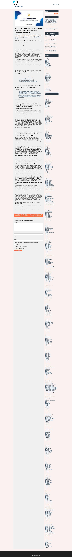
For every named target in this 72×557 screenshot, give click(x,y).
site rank (47, 475)
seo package (48, 436)
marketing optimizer (49, 318)
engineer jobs (48, 214)
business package (48, 137)
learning (47, 287)
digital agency (48, 179)
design (47, 171)
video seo (47, 496)
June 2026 (47, 59)
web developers (48, 506)
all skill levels (39, 34)
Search (46, 11)
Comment (16, 222)
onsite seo (47, 343)
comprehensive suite (23, 35)
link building (48, 288)
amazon (47, 104)
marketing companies (49, 314)
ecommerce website (49, 203)
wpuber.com (19, 6)
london (47, 302)
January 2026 (48, 64)
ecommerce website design (50, 204)
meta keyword (48, 324)
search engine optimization (50, 386)
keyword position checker (50, 277)
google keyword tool (49, 240)
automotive (47, 108)
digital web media (48, 192)
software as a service (49, 482)
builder (47, 133)
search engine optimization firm (50, 390)
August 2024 (48, 80)
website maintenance (49, 531)
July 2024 (47, 81)
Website (15, 239)
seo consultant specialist (49, 414)
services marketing (49, 469)
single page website (49, 471)
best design (47, 113)
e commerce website (49, 196)
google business (48, 238)
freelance (47, 227)
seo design (47, 421)
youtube (47, 547)
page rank (47, 355)
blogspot (47, 132)
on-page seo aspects (29, 36)
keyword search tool (49, 280)
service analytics (48, 464)
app (46, 107)
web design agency (49, 500)
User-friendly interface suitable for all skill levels (26, 76)
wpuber (47, 35)
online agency (48, 336)
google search (48, 248)
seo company (48, 411)
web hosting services (49, 512)
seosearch (47, 460)
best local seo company (49, 116)
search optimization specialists (50, 396)
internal (47, 260)
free (46, 224)
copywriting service (49, 169)
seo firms (47, 424)
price (47, 364)
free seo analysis (48, 226)
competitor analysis (49, 156)
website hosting (48, 530)
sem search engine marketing (50, 400)
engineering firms (48, 217)
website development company (50, 528)
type (46, 492)
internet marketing (48, 265)
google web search (49, 254)
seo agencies (48, 403)
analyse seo (48, 105)
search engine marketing (49, 383)
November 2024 (48, 77)
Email (15, 236)
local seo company (48, 298)
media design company (49, 322)
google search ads (48, 249)
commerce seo (48, 152)
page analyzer (48, 353)
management (48, 308)
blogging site (48, 131)
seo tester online (23, 34)
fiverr (47, 223)
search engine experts (49, 381)
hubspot (47, 257)
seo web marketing (49, 451)
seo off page (48, 434)
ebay (46, 197)
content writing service (49, 166)
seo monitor (48, 431)
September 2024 (48, 79)
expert (47, 219)
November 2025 (48, 66)
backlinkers (47, 109)
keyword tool (48, 282)
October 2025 (48, 67)
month (47, 327)
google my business (49, 245)
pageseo (47, 357)
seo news (47, 433)
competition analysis (49, 155)
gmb (46, 233)
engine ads (47, 209)
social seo (47, 481)
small (47, 477)
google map (47, 243)
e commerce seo (48, 195)
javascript (47, 270)
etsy (46, 218)
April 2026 (47, 61)
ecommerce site (48, 200)
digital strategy (48, 191)
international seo (48, 263)
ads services (48, 98)
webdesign (47, 516)
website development (49, 527)
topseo (47, 490)
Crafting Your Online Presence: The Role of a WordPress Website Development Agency (51, 29)
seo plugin (47, 437)
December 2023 (48, 87)
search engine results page (50, 392)
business (47, 134)
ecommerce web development (50, 202)
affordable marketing (49, 99)
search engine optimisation (50, 385)
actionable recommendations (32, 34)
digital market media (49, 180)
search (47, 377)
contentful (47, 168)
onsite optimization (49, 342)
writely (47, 541)
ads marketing (48, 97)
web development (48, 507)
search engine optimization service (51, 391)
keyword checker (48, 274)
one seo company (48, 333)
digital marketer (48, 181)
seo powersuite (48, 439)
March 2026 (48, 62)
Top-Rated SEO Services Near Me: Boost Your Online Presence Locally (51, 36)
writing (47, 542)
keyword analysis (48, 271)
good (47, 235)
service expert (48, 465)
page (46, 351)
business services (48, 138)
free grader (47, 225)
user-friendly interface (34, 37)
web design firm (48, 503)
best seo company (48, 118)
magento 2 (47, 304)
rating (47, 371)
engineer (47, 213)
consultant (47, 157)
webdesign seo (48, 517)
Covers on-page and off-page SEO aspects (25, 78)
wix (46, 537)
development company (49, 177)
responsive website (49, 373)
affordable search (48, 100)
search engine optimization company (51, 388)
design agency (48, 172)
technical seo (48, 487)
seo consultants (48, 415)
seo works (47, 453)
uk (46, 493)
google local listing (49, 242)
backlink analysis (17, 35)
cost (46, 170)
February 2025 (48, 74)
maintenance (48, 305)
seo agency (47, 404)
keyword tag (48, 281)
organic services (48, 349)
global (47, 231)
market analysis (48, 310)
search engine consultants (50, 380)
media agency (48, 320)
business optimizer (49, 136)
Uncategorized (48, 494)
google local (48, 241)
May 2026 (47, 60)
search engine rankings (36, 36)
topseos (47, 491)
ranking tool (48, 370)
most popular (48, 328)
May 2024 (47, 83)
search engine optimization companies (51, 387)
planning (47, 359)
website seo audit (48, 534)
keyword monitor (48, 276)
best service (48, 119)
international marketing (49, 262)
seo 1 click (47, 402)
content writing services (49, 167)
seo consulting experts (49, 416)
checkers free (48, 148)
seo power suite (48, 438)
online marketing (48, 337)
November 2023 (48, 88)
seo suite (47, 446)
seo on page (48, 435)
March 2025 (48, 73)
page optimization (48, 354)
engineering (48, 215)
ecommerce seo (48, 199)
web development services (50, 510)
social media (48, 479)
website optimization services (50, 533)
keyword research (34, 35)
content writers (48, 164)
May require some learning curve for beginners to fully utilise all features (29, 92)
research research (48, 372)
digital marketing (48, 183)
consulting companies (49, 160)
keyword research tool (49, 279)
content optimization (49, 162)
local (46, 293)
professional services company (50, 367)
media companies (48, 321)
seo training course (49, 450)
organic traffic (48, 350)
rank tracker (48, 369)
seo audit (47, 406)
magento (47, 303)
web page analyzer (49, 513)
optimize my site (48, 345)
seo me (47, 430)
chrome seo (48, 150)
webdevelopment (48, 518)
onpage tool (48, 340)
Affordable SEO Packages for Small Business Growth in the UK (51, 47)
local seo (47, 296)
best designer (48, 114)
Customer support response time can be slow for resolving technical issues (30, 95)
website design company (49, 522)
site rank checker (48, 476)
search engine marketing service (51, 384)
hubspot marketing (49, 259)
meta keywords (48, 325)
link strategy (48, 291)
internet (47, 264)
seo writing (47, 454)
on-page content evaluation (22, 36)
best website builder (49, 121)
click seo (47, 151)
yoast (47, 544)
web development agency (50, 508)
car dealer (47, 144)
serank (47, 461)
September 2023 (48, 90)
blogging (47, 130)
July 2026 (47, 58)
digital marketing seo (49, 187)
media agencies (48, 319)
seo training (48, 449)
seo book (47, 408)
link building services (49, 290)
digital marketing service (49, 188)
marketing (47, 311)
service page (48, 467)
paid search (47, 358)
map (46, 309)
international (48, 261)
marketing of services (49, 317)
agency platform (48, 102)
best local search (48, 115)
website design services (49, 523)
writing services (48, 543)
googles (47, 256)
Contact (57, 4)
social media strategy (49, 480)
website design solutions (49, 524)
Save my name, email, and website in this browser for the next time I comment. (26, 242)
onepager (47, 334)
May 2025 (47, 71)
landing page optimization (50, 285)
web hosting (48, 511)
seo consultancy (48, 413)
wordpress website (49, 540)
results (47, 374)
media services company (49, 323)
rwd (46, 375)
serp (46, 462)
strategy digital (48, 486)
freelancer (47, 230)
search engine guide (49, 382)
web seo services (48, 515)
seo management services (50, 428)
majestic (47, 306)
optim (47, 344)
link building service (49, 289)
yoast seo (47, 545)
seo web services (48, 452)
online (47, 335)
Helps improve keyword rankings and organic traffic (26, 79)
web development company (50, 509)
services (47, 468)
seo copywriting (48, 419)
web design (47, 499)
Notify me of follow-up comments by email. (21, 246)
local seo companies (49, 297)
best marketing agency (49, 117)
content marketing (48, 161)
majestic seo (48, 307)
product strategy (48, 365)
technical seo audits (28, 37)
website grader (48, 529)
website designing (48, 525)
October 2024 (48, 78)
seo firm (47, 423)
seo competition (48, 412)
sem (46, 399)
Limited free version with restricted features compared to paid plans (29, 91)
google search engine (49, 250)
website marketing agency (50, 532)
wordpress (47, 538)
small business (48, 478)
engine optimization (49, 211)
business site (48, 139)
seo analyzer (48, 405)
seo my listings (48, 432)
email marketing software (49, 207)
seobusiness (48, 455)
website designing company (50, 526)
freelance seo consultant (49, 228)
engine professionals (49, 212)
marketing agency (48, 313)
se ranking (47, 376)
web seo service (48, 514)
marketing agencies (49, 312)
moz (46, 329)
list (46, 292)
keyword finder (48, 275)
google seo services (49, 251)
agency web (48, 103)
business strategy (48, 140)
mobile (47, 326)
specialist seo (48, 483)
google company (48, 239)
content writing (48, 165)
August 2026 (48, 57)
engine (47, 208)
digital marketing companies (50, 185)
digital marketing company (50, 186)
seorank (47, 459)
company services (48, 154)
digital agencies (48, 178)
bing (46, 122)
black (47, 124)
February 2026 (48, 63)
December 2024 (48, 76)
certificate (47, 145)
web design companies (49, 501)
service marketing (48, 466)
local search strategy (49, 295)
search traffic (48, 398)
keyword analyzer (48, 273)
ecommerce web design (49, 201)
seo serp (47, 443)
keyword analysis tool (49, 272)
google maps (48, 244)
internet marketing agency (50, 266)
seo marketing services (49, 429)
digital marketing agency (49, 184)
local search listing (49, 294)
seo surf (47, 447)
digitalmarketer (48, 193)
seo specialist (48, 445)
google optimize (48, 246)
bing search (47, 123)
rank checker (48, 368)
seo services (48, 444)
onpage (47, 338)
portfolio (47, 360)
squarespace (48, 484)
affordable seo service (49, 101)
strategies (47, 485)
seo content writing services (50, 418)
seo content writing (49, 417)
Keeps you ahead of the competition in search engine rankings (28, 81)
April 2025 (47, 72)
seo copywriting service (49, 420)
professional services (49, 366)
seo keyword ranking (49, 427)
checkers (47, 147)
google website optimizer (50, 255)
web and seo (48, 497)
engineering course (49, 216)
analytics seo (48, 106)
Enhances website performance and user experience (26, 80)
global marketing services (50, 232)
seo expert (47, 422)
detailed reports (29, 35)
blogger (47, 129)
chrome (47, 149)
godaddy (47, 234)
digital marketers (48, 182)
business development (49, 135)
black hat (47, 125)
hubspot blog (48, 258)
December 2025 (48, 65)
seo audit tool (48, 407)
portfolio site (48, 361)
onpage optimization (49, 339)
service (47, 463)
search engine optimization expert (51, 389)
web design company (49, 502)
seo (46, 401)
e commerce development (50, 194)
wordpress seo (48, 539)
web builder (48, 498)
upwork (47, 495)
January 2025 (48, 75)
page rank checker (48, 356)
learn (47, 286)
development (48, 176)
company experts (48, 153)
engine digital (48, 210)
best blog (47, 112)
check (47, 146)
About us (54, 4)
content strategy (48, 163)
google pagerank (48, 247)
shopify (47, 470)
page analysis (48, 352)
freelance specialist (49, 229)
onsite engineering (49, 341)
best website (48, 120)
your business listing (49, 546)
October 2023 (48, 89)
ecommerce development (50, 198)
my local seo (48, 330)
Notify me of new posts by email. (19, 248)
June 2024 (47, 82)
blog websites (48, 128)
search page (48, 397)
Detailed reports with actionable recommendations (26, 77)
